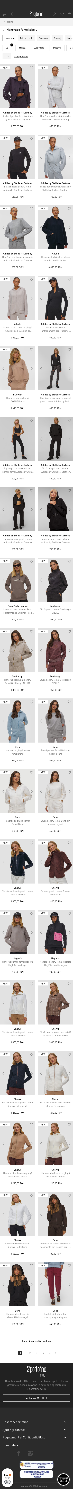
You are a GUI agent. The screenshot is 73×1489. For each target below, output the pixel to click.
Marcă (22, 47)
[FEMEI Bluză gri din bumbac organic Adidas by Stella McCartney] (17, 227)
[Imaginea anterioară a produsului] (3, 86)
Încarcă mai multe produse (36, 1341)
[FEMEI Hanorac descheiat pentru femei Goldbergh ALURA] (17, 650)
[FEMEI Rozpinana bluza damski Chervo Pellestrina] (17, 1214)
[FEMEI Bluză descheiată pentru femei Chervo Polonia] (17, 861)
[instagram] (30, 1453)
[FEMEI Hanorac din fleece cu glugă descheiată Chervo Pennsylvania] (17, 1143)
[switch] (7, 1482)
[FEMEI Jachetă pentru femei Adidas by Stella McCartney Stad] (17, 86)
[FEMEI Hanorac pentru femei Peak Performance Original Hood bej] (17, 580)
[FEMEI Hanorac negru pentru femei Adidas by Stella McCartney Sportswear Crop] (17, 509)
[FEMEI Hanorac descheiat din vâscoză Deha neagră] (17, 1284)
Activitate (39, 47)
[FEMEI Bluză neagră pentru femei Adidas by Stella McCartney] (17, 157)
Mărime (57, 47)
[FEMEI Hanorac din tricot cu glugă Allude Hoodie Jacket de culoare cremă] (17, 298)
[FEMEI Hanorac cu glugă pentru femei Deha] (17, 720)
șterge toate (21, 56)
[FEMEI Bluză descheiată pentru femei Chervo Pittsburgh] (17, 1073)
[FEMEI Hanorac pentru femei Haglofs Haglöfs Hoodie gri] (17, 932)
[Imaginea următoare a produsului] (32, 86)
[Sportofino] (36, 14)
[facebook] (18, 1453)
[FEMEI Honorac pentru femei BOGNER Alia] (17, 368)
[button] (31, 68)
